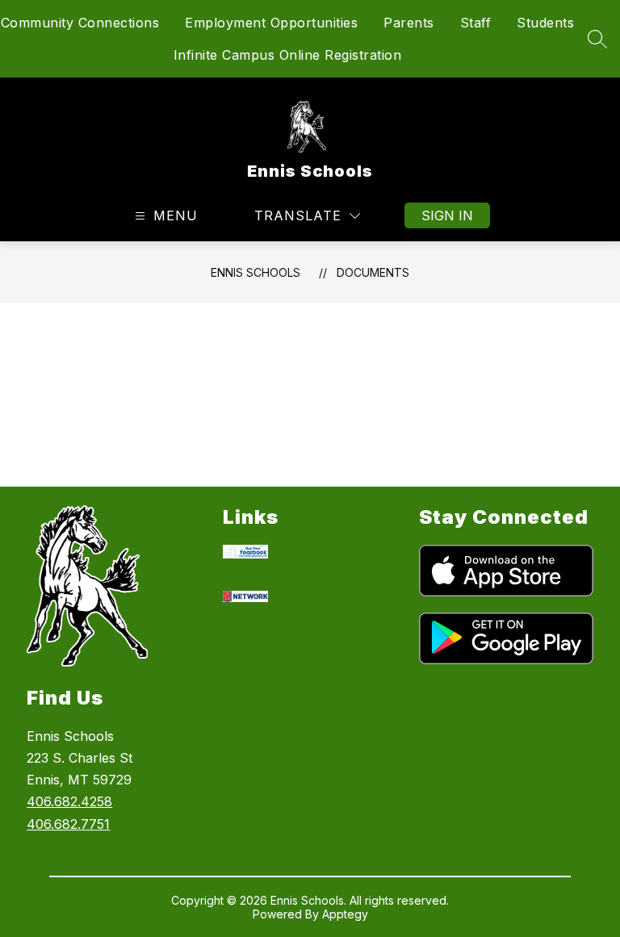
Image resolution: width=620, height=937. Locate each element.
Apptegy (345, 914)
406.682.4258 (69, 801)
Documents (373, 272)
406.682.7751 (68, 824)
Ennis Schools (255, 272)
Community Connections (80, 23)
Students (545, 23)
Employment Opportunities (271, 23)
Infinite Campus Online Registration (288, 55)
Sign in (447, 215)
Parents (408, 23)
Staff (476, 23)
